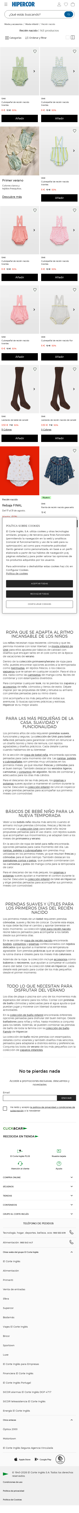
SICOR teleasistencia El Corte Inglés (24, 1401)
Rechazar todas (39, 594)
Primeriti (8, 1280)
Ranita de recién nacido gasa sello (57, 507)
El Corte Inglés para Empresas (21, 1364)
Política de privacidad (13, 1490)
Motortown (9, 1438)
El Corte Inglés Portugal (17, 1382)
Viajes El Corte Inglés (15, 1326)
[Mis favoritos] (65, 4)
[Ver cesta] (72, 4)
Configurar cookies (39, 604)
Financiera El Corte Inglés (18, 1373)
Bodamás (8, 1317)
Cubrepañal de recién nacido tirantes (15, 103)
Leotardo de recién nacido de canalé (58, 419)
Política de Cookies (12, 1499)
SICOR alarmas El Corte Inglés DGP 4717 (27, 1392)
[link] (19, 71)
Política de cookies (17, 573)
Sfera (6, 1298)
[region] (39, 565)
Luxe (5, 1354)
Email (6, 1092)
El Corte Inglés (11, 1261)
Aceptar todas (39, 583)
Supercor (8, 1308)
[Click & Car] (15, 1128)
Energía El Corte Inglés (16, 1410)
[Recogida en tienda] (21, 1136)
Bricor (6, 1336)
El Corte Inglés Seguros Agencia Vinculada (28, 1447)
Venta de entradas (14, 1289)
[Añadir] (35, 51)
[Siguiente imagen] (35, 71)
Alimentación (11, 1270)
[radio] (67, 37)
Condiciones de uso (12, 1481)
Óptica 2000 (10, 1429)
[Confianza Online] (60, 1459)
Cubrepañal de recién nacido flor (57, 340)
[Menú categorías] (6, 4)
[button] (6, 429)
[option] (19, 71)
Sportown (9, 1345)
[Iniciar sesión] (59, 4)
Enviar (67, 1098)
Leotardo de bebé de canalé (14, 419)
